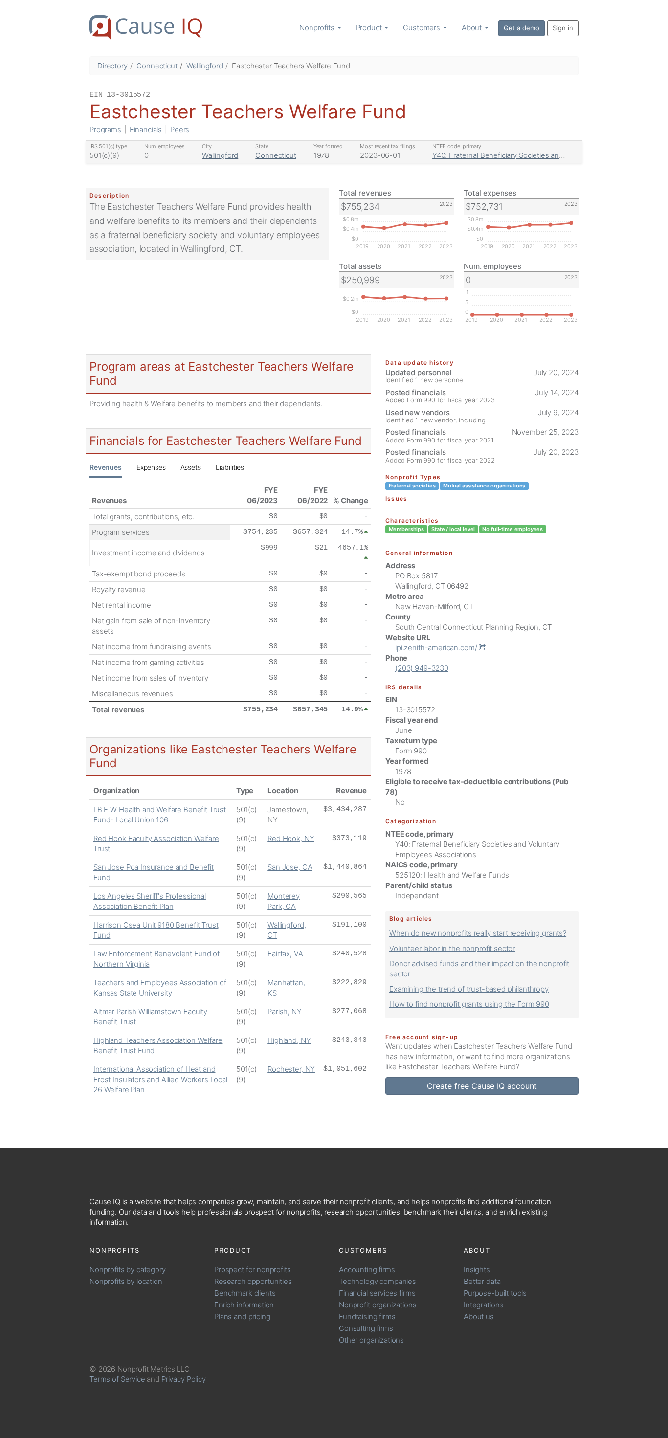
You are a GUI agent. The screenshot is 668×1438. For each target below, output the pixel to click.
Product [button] (370, 27)
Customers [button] (422, 27)
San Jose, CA (289, 867)
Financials (146, 129)
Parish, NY (284, 1011)
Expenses (151, 467)
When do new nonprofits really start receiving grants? (477, 933)
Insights (477, 1269)
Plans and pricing (242, 1316)
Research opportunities (253, 1281)
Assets (190, 467)
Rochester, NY (291, 1069)
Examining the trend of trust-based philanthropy (469, 989)
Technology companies (377, 1281)
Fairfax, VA (285, 953)
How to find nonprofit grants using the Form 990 (469, 1004)
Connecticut (156, 65)
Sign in (563, 28)
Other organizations (371, 1340)
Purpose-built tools (495, 1293)
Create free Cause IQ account (482, 1086)
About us (479, 1316)
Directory (112, 65)
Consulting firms (366, 1328)
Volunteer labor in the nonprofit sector (452, 948)
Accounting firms (367, 1269)
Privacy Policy (183, 1379)
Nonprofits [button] (317, 27)
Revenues (105, 467)
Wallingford (204, 65)
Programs (105, 129)
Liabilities (230, 467)
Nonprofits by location (125, 1281)
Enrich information (244, 1304)
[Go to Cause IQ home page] (146, 27)
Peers (179, 129)
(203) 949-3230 (421, 668)
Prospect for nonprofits (252, 1269)
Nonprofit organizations (378, 1304)
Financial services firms (377, 1293)
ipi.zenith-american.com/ (437, 647)
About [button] (473, 27)
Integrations (483, 1304)
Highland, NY (289, 1040)
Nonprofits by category (127, 1269)
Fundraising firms (367, 1316)
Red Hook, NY (290, 838)
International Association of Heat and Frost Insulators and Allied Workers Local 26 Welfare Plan (160, 1079)
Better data (482, 1281)
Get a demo (521, 28)
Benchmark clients (244, 1293)
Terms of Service (117, 1379)
